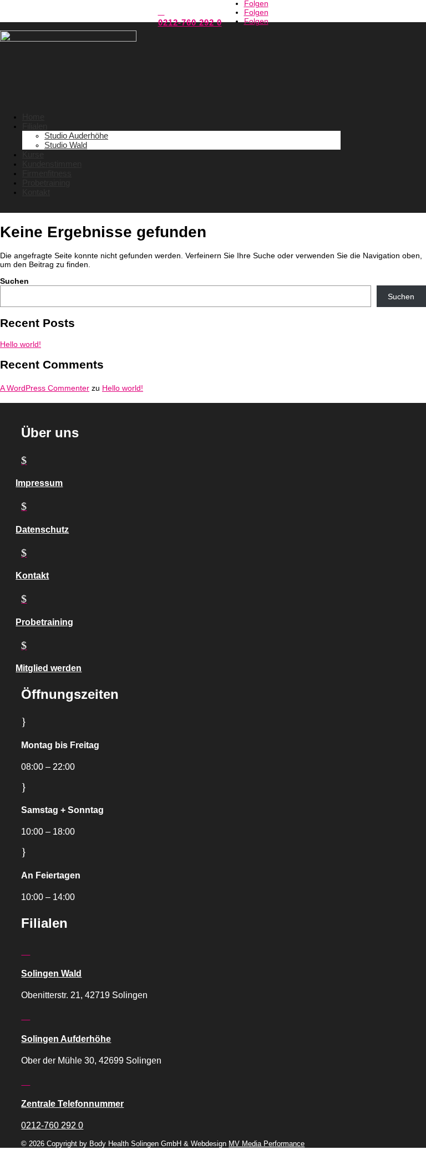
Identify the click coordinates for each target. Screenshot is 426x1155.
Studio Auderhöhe (76, 135)
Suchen (14, 281)
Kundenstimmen (52, 163)
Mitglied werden (49, 668)
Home (33, 116)
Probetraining (46, 182)
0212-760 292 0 (190, 22)
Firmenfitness (47, 173)
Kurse (33, 154)
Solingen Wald (51, 973)
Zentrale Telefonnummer (72, 1103)
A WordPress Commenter (44, 388)
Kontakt (36, 192)
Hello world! (20, 344)
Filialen (34, 126)
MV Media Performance (267, 1143)
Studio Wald (65, 145)
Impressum (39, 483)
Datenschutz (42, 529)
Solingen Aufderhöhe (66, 1039)
